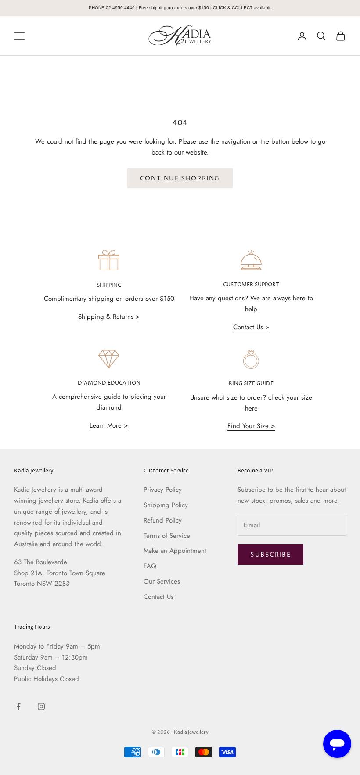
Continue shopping (180, 178)
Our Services (162, 581)
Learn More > (109, 425)
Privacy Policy (163, 489)
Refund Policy (163, 520)
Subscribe (270, 555)
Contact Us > (251, 327)
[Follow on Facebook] (18, 706)
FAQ (150, 566)
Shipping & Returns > (109, 316)
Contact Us (158, 597)
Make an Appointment (175, 550)
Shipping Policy (166, 505)
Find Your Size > (251, 426)
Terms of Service (167, 536)
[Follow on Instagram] (41, 706)
